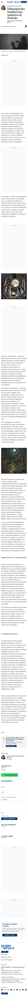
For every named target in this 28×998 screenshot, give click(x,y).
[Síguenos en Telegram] (23, 990)
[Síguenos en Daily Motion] (26, 990)
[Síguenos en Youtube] (11, 990)
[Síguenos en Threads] (20, 990)
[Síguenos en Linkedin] (17, 990)
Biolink (4, 993)
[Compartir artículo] (26, 26)
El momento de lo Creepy (14, 6)
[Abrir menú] (2, 2)
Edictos (5, 951)
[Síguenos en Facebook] (5, 990)
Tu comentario (4, 799)
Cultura (3, 769)
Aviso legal (4, 954)
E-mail (3, 792)
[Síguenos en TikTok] (14, 990)
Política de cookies (6, 957)
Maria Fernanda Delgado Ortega (14, 21)
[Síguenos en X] (8, 990)
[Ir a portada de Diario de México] (14, 947)
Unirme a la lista (10, 935)
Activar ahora (10, 745)
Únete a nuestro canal (11, 775)
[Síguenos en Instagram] (2, 990)
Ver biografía (9, 759)
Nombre (3, 786)
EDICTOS (24, 2)
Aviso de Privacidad (6, 959)
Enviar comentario (9, 818)
